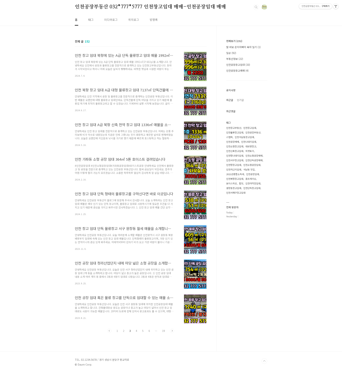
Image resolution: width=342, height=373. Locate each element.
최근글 (229, 100)
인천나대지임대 (248, 141)
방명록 (154, 19)
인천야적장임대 (252, 183)
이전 (109, 331)
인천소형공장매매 (254, 155)
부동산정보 (234, 59)
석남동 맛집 (249, 169)
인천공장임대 (252, 174)
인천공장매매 (232, 141)
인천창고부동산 (233, 127)
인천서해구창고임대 (235, 192)
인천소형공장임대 (251, 165)
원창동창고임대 (233, 188)
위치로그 (133, 19)
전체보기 (234, 41)
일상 (231, 53)
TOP (264, 361)
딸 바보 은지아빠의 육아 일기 (243, 47)
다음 (172, 331)
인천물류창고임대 (234, 132)
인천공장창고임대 (238, 64)
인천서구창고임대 (234, 160)
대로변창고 (250, 146)
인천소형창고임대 (234, 146)
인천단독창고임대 (251, 188)
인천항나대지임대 (234, 155)
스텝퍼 (229, 137)
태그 (91, 19)
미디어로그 (111, 19)
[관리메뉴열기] (335, 6)
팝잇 (241, 183)
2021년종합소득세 (235, 174)
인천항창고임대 (233, 165)
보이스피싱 (231, 183)
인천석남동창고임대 (244, 137)
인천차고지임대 (233, 169)
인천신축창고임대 (234, 151)
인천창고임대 (249, 127)
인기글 (240, 100)
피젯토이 (249, 151)
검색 (256, 7)
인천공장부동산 (252, 132)
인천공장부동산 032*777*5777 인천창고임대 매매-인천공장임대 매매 (150, 6)
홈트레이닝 (250, 178)
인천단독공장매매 (254, 160)
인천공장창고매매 (237, 70)
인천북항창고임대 (234, 178)
